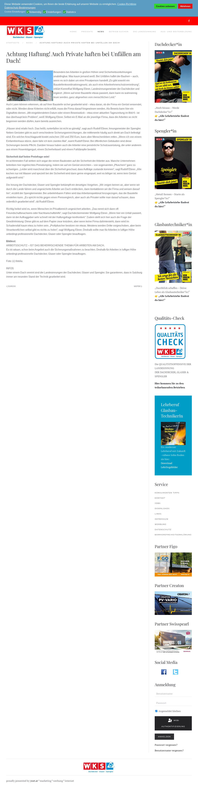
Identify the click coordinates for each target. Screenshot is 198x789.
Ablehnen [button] (185, 6)
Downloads (162, 508)
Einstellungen (53, 12)
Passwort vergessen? (166, 745)
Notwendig (35, 12)
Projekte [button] (87, 32)
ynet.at (34, 780)
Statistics (71, 12)
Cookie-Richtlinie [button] (126, 4)
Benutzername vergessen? (169, 750)
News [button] (101, 32)
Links (158, 514)
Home (73, 32)
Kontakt (160, 498)
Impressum (161, 519)
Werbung (160, 524)
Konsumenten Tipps (167, 493)
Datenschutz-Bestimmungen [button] (20, 7)
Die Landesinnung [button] (144, 32)
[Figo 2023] (173, 564)
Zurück (12, 286)
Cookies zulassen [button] (165, 6)
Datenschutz (163, 529)
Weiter (137, 286)
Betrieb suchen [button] (119, 32)
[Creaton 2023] (173, 603)
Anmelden (164, 737)
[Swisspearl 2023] (173, 641)
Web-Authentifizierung (173, 723)
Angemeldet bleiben (169, 711)
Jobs (158, 503)
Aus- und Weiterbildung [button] (176, 32)
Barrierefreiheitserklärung (173, 535)
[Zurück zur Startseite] (25, 31)
